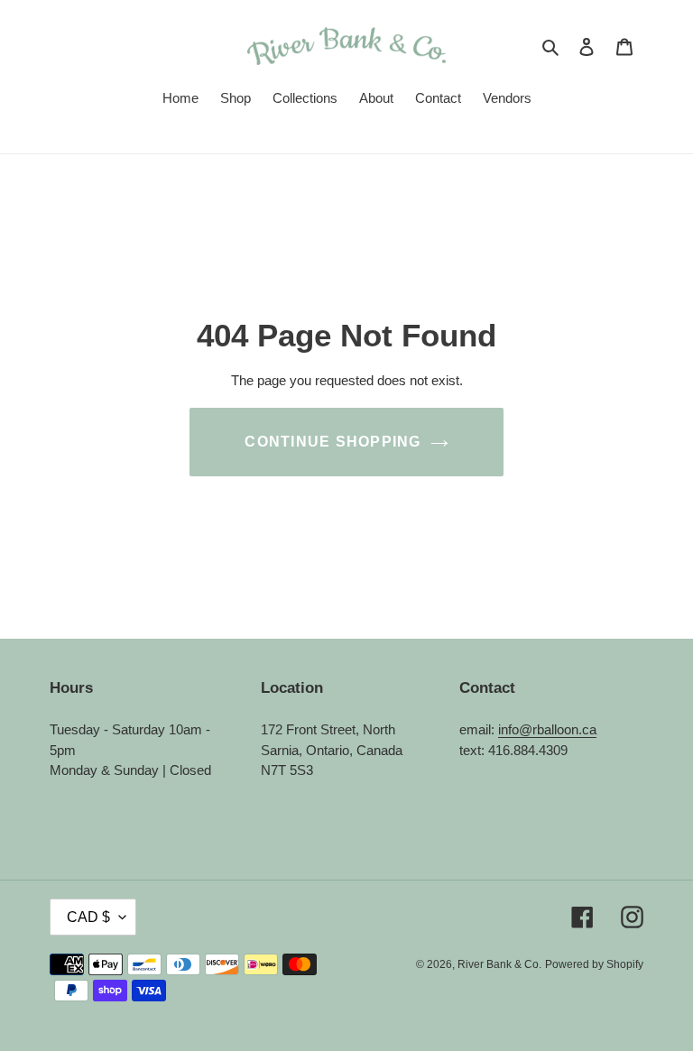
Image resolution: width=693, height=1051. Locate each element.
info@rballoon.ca (547, 729)
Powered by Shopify (594, 964)
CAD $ (88, 917)
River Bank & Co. (499, 964)
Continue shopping (332, 441)
